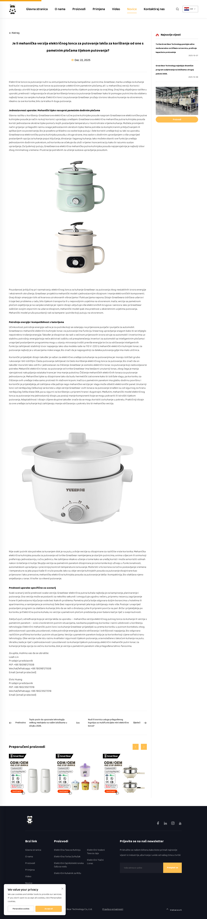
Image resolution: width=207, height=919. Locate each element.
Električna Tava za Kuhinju (67, 850)
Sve (78, 723)
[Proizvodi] (177, 101)
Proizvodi (79, 9)
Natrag (16, 33)
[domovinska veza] (29, 820)
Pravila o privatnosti (112, 909)
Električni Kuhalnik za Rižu (67, 873)
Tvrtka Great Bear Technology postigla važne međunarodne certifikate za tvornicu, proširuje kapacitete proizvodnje (176, 48)
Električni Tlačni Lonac (95, 861)
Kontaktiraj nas (154, 9)
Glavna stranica (37, 9)
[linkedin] (166, 824)
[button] (136, 747)
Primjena (99, 9)
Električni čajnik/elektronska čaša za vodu (69, 865)
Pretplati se (172, 867)
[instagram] (173, 824)
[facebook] (158, 824)
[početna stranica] (12, 9)
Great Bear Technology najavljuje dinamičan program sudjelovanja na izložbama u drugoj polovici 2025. (175, 69)
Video (116, 9)
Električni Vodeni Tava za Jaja (96, 851)
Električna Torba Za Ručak (67, 856)
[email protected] (26, 672)
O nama (60, 9)
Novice (132, 9)
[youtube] (180, 824)
